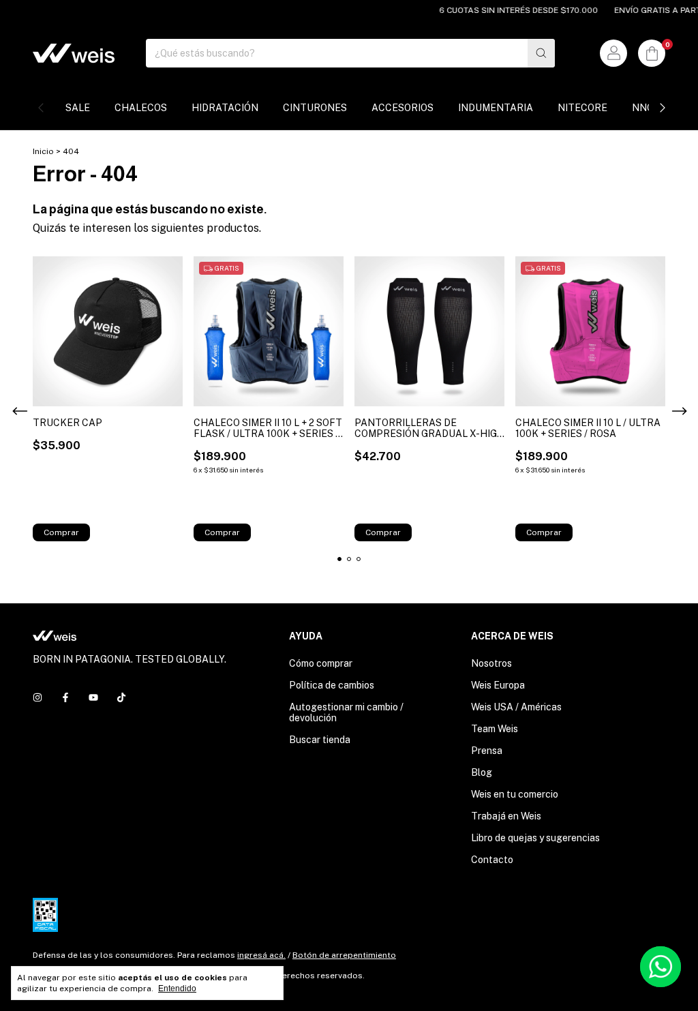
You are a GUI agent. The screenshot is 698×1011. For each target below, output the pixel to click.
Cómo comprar (320, 663)
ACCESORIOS (402, 107)
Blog (481, 772)
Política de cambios (331, 685)
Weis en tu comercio (514, 794)
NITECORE (582, 107)
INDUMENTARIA (495, 107)
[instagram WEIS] (37, 697)
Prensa (486, 750)
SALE (77, 107)
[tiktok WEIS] (121, 697)
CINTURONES (315, 107)
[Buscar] (541, 53)
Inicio (43, 151)
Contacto (492, 859)
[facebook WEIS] (65, 697)
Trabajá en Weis (506, 816)
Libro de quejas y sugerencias (535, 837)
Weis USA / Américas (516, 706)
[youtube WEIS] (93, 697)
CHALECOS (141, 107)
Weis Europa (498, 685)
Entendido (177, 988)
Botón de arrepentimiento (344, 955)
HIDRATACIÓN (225, 107)
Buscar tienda (319, 739)
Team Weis (494, 728)
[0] (651, 53)
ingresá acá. (261, 955)
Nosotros (491, 663)
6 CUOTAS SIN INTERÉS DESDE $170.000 (508, 10)
